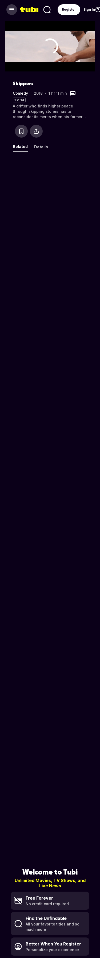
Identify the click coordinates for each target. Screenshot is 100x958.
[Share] (36, 131)
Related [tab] (20, 146)
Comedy (20, 93)
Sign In (89, 9)
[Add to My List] (21, 131)
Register (69, 9)
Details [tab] (41, 147)
